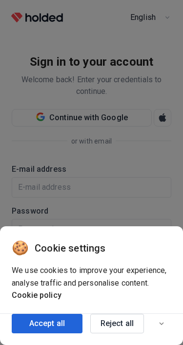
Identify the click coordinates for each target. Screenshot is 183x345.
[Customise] (161, 323)
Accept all (47, 323)
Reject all (117, 323)
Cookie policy (36, 295)
